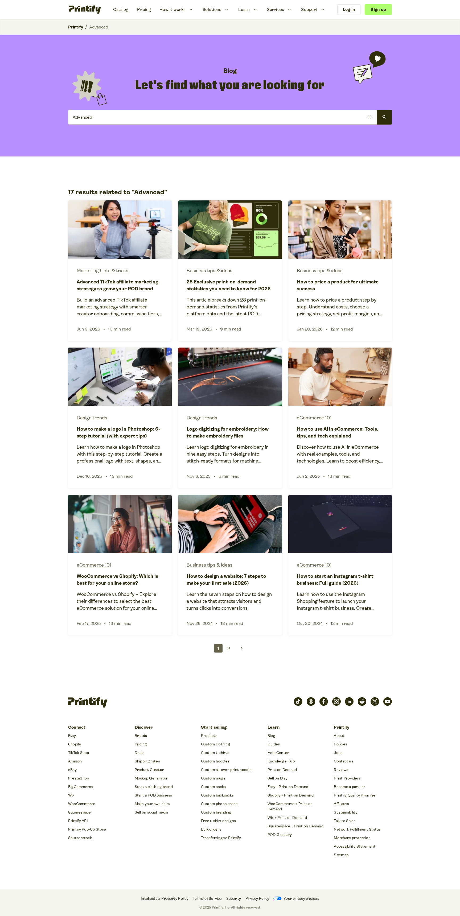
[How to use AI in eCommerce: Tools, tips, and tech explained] (340, 418)
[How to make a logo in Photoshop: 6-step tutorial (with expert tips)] (120, 418)
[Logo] (85, 9)
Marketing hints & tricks (102, 270)
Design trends (92, 417)
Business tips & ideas (209, 270)
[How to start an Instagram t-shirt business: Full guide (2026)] (340, 565)
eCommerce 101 (314, 417)
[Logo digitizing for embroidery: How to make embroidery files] (230, 418)
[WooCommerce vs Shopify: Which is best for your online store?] (120, 565)
